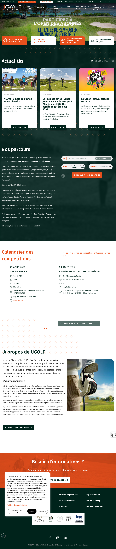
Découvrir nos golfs (85, 175)
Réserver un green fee (27, 1)
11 (71, 328)
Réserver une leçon (104, 41)
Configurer (42, 511)
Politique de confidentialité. (17, 505)
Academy (41, 7)
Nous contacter (8, 1)
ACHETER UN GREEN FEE (15, 41)
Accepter (32, 511)
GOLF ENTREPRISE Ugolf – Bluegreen (69, 1)
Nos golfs (29, 7)
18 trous (83, 167)
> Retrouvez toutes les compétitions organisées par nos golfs (86, 254)
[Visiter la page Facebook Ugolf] (50, 538)
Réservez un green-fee (17, 427)
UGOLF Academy (93, 500)
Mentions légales (82, 545)
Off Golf (69, 7)
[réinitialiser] (63, 176)
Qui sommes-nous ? (97, 7)
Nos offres (56, 7)
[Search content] (113, 7)
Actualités (90, 1)
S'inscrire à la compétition (77, 323)
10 (69, 328)
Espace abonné (46, 1)
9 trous (74, 167)
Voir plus (18, 128)
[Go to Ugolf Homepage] (11, 7)
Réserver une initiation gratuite (75, 41)
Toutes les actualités (102, 61)
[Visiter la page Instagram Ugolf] (65, 538)
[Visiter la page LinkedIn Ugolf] (57, 538)
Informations (18, 300)
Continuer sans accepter (17, 511)
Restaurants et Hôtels (82, 7)
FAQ (100, 1)
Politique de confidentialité (66, 545)
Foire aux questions (94, 506)
